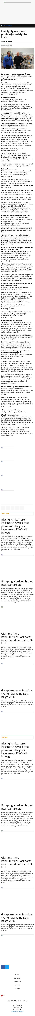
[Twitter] (7, 967)
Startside (17, 974)
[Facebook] (3, 967)
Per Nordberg (8, 41)
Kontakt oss (17, 981)
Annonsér (17, 985)
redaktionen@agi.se (17, 1011)
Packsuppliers (17, 988)
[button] (29, 25)
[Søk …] (32, 25)
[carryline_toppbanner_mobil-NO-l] (17, 2)
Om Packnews (17, 978)
